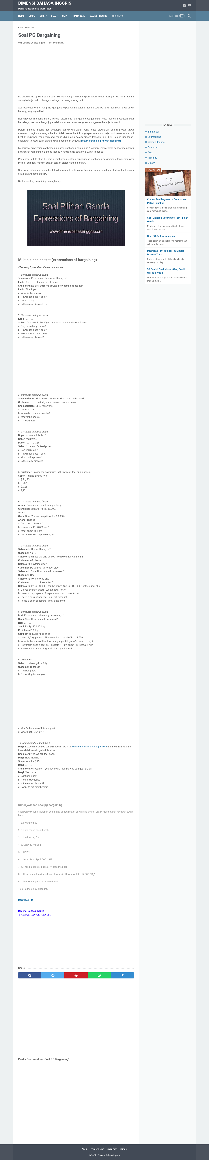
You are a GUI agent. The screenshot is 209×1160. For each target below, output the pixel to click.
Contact (123, 1149)
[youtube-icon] (189, 5)
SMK (42, 16)
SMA (53, 16)
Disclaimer (112, 1149)
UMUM (32, 16)
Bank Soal (153, 131)
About (85, 1149)
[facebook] (29, 975)
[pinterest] (76, 975)
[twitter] (52, 975)
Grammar (153, 147)
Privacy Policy (97, 1149)
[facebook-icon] (184, 5)
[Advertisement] (76, 69)
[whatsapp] (99, 975)
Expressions (154, 136)
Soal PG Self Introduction (161, 236)
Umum (151, 162)
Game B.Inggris (156, 142)
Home (21, 16)
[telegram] (122, 975)
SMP (64, 16)
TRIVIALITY (117, 16)
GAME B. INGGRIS (98, 16)
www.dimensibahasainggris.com (89, 746)
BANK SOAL (79, 16)
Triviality (152, 157)
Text (150, 152)
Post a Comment (56, 43)
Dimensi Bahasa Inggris (44, 3)
